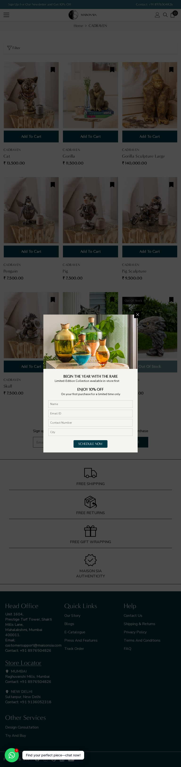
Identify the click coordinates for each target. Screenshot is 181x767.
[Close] (137, 314)
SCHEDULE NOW (90, 444)
